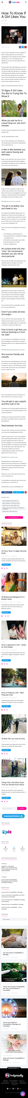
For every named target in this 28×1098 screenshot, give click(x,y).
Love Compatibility (8, 950)
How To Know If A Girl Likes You (11, 503)
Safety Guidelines (5, 1083)
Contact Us (14, 1084)
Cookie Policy (22, 1081)
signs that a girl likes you (10, 511)
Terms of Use (6, 1081)
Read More (5, 564)
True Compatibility (13, 1080)
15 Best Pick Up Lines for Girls (13, 739)
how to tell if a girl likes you (11, 505)
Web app (5, 1080)
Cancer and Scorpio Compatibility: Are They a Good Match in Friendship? (14, 988)
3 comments (18, 602)
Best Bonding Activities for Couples (16, 349)
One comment (15, 957)
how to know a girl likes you (10, 500)
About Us (21, 1080)
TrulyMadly (12, 486)
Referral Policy (23, 1083)
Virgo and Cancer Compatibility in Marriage (12, 904)
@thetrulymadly (13, 1068)
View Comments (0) (13, 517)
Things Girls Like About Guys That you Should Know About (12, 783)
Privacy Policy (13, 1081)
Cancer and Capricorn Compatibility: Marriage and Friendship (12, 1024)
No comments (14, 556)
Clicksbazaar (20, 1092)
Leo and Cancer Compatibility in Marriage (11, 892)
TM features (4, 863)
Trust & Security (14, 1083)
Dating (3, 9)
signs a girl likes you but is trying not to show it (13, 508)
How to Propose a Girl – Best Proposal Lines (12, 694)
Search (22, 808)
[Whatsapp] (22, 1093)
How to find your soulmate (13, 201)
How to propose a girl (12, 457)
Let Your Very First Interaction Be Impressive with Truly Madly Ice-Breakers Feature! (9, 868)
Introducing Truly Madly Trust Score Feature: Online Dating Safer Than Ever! (9, 879)
